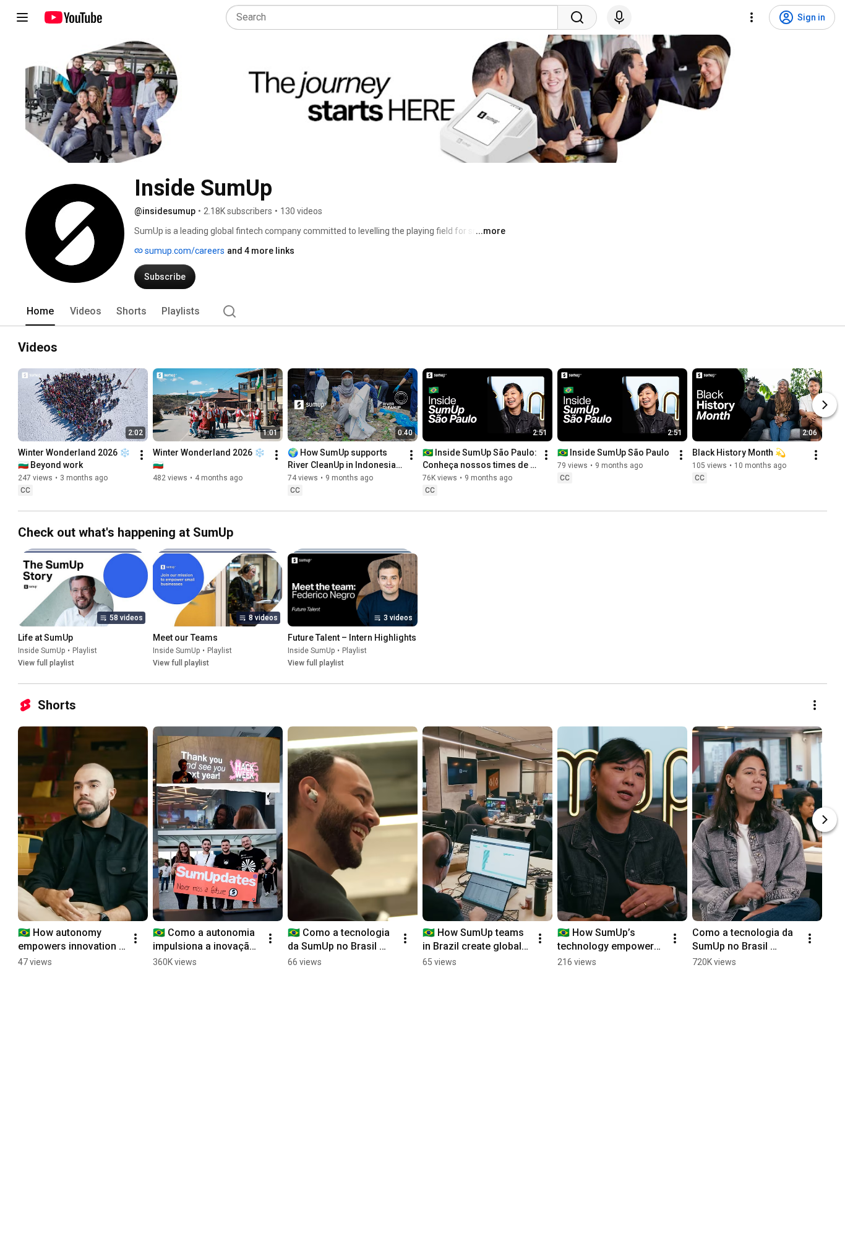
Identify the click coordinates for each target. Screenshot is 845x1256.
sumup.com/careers (184, 251)
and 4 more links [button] (260, 251)
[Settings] (751, 17)
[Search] (577, 17)
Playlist (84, 650)
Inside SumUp (41, 650)
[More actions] (141, 455)
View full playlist (46, 663)
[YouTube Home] (73, 17)
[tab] (40, 311)
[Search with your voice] (619, 17)
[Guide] (22, 17)
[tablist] (422, 311)
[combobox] (395, 17)
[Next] (824, 404)
